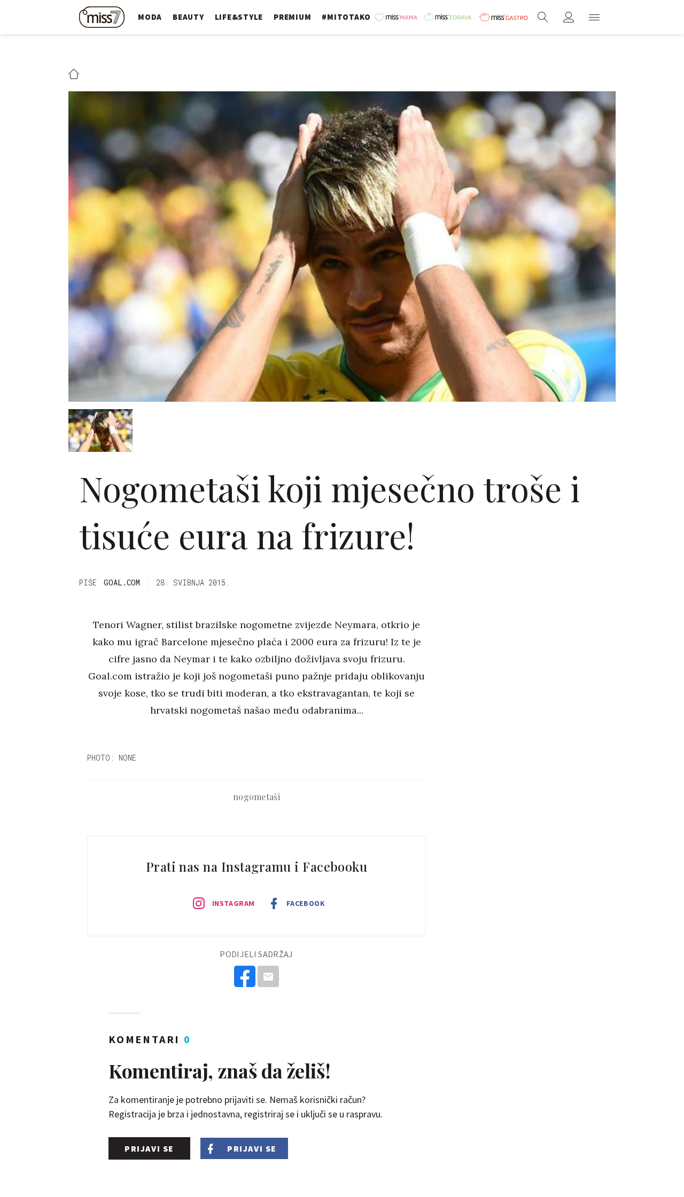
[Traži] (543, 17)
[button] (594, 17)
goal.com (122, 582)
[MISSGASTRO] (503, 17)
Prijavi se (149, 1148)
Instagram (233, 903)
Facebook (305, 903)
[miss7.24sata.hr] (103, 17)
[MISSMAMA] (397, 17)
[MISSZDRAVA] (448, 17)
